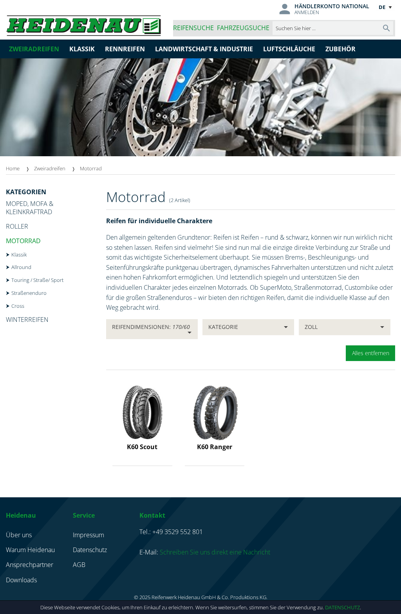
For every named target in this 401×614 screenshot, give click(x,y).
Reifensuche (193, 27)
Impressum (88, 535)
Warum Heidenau (30, 549)
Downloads (21, 580)
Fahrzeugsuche (243, 27)
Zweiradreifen (49, 168)
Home (13, 168)
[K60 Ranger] (215, 411)
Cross (17, 305)
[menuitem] (20, 169)
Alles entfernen (370, 353)
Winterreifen (27, 319)
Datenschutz (342, 607)
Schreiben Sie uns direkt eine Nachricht (215, 552)
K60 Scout (142, 446)
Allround (21, 267)
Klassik (19, 254)
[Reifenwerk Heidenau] (83, 24)
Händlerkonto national (331, 6)
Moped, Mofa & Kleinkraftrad (29, 207)
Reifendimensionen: (151, 326)
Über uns (19, 535)
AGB (79, 564)
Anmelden (306, 12)
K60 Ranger (214, 446)
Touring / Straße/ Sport (37, 280)
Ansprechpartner (29, 564)
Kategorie (223, 326)
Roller (17, 226)
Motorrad (23, 241)
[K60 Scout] (142, 411)
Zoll (311, 326)
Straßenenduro (29, 292)
